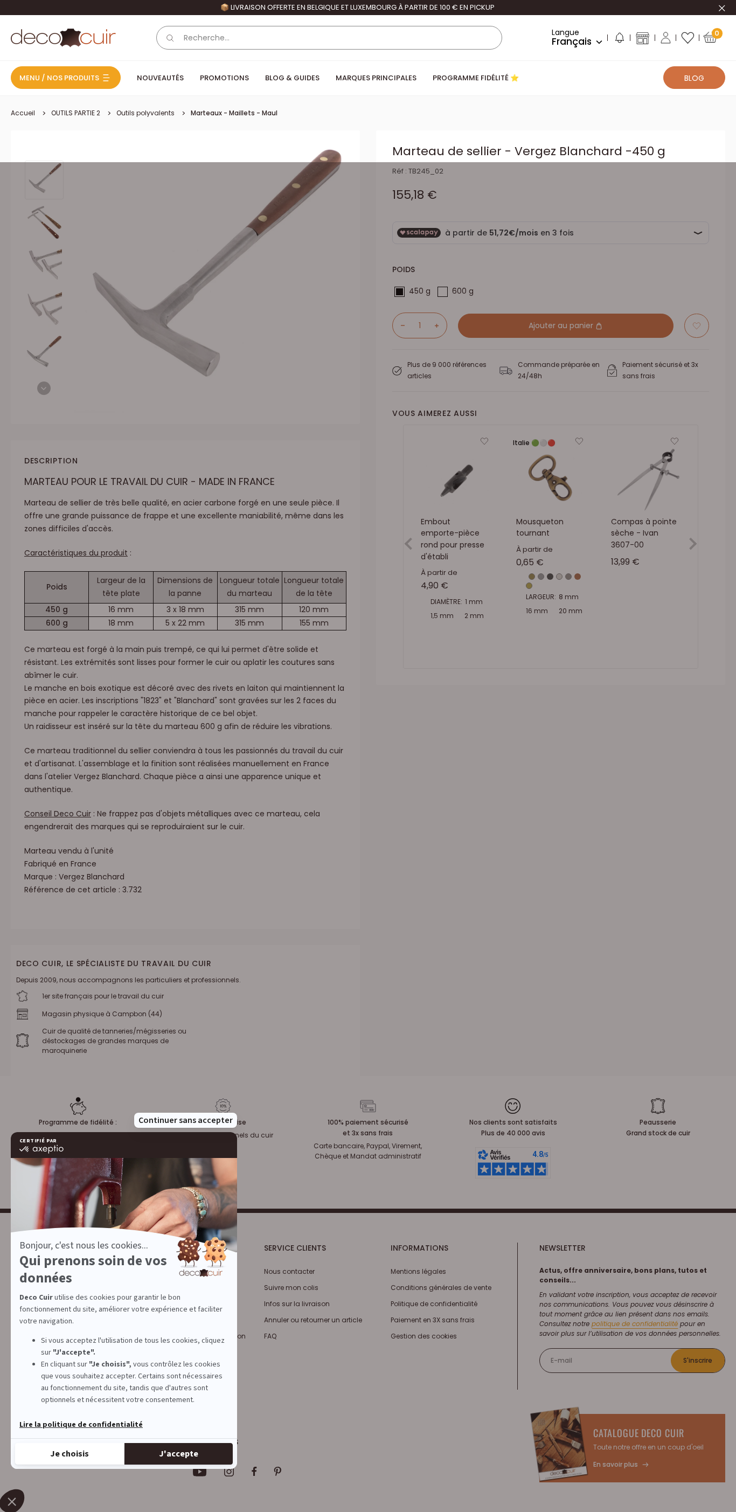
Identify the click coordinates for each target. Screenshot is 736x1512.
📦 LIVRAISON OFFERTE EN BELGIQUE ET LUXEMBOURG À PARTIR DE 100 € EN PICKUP (357, 7)
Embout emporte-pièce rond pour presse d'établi (452, 539)
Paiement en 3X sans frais (433, 1319)
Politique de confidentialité (434, 1303)
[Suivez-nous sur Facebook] (254, 1471)
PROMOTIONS (224, 78)
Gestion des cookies (424, 1336)
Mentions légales (418, 1271)
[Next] (44, 388)
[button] (619, 39)
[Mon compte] (666, 38)
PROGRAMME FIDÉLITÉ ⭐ (476, 78)
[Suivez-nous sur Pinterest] (277, 1471)
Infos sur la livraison (297, 1303)
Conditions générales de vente (441, 1287)
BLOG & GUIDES (292, 78)
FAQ (270, 1336)
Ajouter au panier (562, 325)
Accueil (23, 112)
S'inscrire (697, 1360)
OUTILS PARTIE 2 (75, 112)
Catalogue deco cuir (638, 1433)
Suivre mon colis (291, 1287)
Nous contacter (289, 1271)
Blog (694, 78)
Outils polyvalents (145, 112)
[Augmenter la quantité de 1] (441, 325)
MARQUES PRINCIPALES (376, 78)
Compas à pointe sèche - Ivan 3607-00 (644, 533)
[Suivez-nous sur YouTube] (200, 1471)
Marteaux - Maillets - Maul (234, 112)
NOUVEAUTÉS (160, 78)
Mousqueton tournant (540, 527)
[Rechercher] (170, 37)
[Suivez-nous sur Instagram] (229, 1471)
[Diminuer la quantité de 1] (399, 325)
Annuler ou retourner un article (313, 1319)
